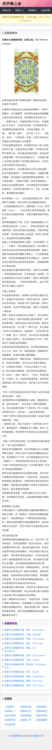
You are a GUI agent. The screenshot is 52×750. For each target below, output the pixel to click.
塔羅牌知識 (25, 707)
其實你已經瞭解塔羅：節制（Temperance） (25, 676)
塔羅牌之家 (38, 736)
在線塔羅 (45, 10)
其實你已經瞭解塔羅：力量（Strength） (23, 634)
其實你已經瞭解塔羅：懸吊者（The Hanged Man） (25, 666)
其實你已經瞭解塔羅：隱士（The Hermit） (24, 630)
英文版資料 (10, 724)
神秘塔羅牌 (41, 715)
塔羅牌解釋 (41, 720)
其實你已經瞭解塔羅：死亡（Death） (22, 672)
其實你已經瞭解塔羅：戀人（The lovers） (24, 643)
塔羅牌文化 (25, 711)
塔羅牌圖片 (41, 707)
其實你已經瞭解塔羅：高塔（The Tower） (24, 685)
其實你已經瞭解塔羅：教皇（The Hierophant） (20, 649)
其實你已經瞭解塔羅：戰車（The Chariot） (25, 639)
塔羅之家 (6, 10)
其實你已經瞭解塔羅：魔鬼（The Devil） (24, 681)
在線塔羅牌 (10, 715)
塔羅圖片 (32, 10)
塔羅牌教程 (10, 623)
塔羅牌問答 (10, 720)
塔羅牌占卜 (47, 3)
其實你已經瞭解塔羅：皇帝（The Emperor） (25, 655)
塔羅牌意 (10, 707)
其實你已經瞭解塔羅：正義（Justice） (22, 660)
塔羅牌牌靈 (25, 715)
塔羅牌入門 (25, 720)
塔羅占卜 (19, 10)
